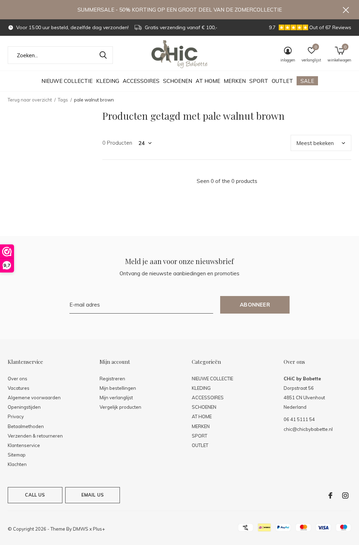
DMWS (80, 529)
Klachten (17, 464)
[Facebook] (330, 495)
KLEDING (107, 81)
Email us (92, 495)
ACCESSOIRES (141, 81)
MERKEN (235, 81)
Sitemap (17, 455)
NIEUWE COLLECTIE (67, 81)
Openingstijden (24, 407)
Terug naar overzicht (30, 100)
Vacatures (18, 388)
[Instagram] (345, 495)
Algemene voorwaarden (34, 397)
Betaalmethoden (26, 426)
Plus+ (99, 529)
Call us (35, 495)
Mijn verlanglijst (116, 397)
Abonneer (255, 304)
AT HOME (208, 81)
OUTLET (282, 81)
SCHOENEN (177, 81)
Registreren (112, 378)
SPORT (258, 81)
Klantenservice (24, 445)
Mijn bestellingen (118, 388)
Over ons (17, 378)
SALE (307, 81)
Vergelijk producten (120, 407)
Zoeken (103, 55)
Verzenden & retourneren (35, 436)
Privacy (16, 416)
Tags (63, 100)
